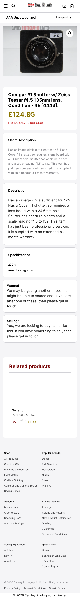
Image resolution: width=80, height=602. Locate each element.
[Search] (13, 6)
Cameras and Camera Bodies (20, 485)
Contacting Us (50, 566)
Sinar (45, 480)
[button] (69, 33)
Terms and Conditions (54, 534)
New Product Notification (56, 518)
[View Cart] (72, 6)
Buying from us (51, 501)
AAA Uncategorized (21, 17)
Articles (8, 550)
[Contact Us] (64, 6)
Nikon (45, 474)
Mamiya (46, 485)
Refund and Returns (53, 512)
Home (45, 550)
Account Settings (14, 523)
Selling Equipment (15, 544)
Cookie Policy (57, 588)
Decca (46, 458)
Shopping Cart (12, 518)
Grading (46, 523)
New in (8, 555)
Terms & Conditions (35, 588)
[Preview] (14, 422)
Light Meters (11, 474)
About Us (9, 561)
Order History (11, 512)
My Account (11, 507)
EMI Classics (49, 464)
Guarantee (48, 528)
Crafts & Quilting (13, 480)
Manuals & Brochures (16, 469)
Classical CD (11, 464)
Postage (46, 507)
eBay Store (48, 561)
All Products (11, 458)
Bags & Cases (12, 490)
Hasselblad (48, 469)
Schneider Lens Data (54, 555)
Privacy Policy (12, 588)
